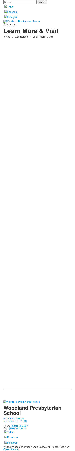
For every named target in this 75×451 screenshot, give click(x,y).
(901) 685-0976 (20, 426)
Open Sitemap (11, 449)
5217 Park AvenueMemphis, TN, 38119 (15, 420)
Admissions (21, 36)
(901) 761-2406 (17, 428)
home (7, 36)
